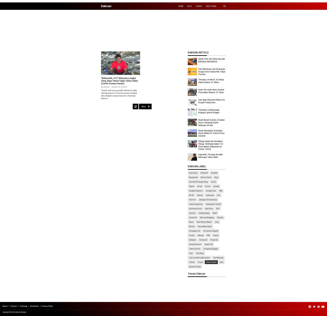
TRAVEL (199, 6)
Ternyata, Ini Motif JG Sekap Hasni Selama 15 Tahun (211, 81)
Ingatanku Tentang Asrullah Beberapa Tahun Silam (210, 155)
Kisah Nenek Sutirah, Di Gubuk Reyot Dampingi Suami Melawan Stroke (211, 123)
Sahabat (192, 240)
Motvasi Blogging (207, 218)
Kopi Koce (209, 209)
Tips (191, 253)
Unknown (106, 87)
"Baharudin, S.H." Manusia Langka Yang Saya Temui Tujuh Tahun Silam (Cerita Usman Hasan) (119, 81)
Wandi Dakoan (21, 312)
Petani (191, 235)
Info (218, 195)
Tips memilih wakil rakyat (199, 258)
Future (207, 186)
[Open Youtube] (322, 306)
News (191, 222)
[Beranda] (135, 106)
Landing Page (203, 213)
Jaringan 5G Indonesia (208, 200)
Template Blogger (210, 249)
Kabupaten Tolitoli (213, 204)
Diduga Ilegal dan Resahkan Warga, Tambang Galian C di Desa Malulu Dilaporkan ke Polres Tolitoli (210, 145)
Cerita (213, 182)
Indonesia (210, 195)
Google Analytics (196, 191)
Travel (200, 262)
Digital (191, 186)
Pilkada (200, 235)
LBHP (215, 213)
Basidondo (193, 177)
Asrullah (214, 173)
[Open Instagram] (318, 306)
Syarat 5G (209, 244)
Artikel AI (204, 173)
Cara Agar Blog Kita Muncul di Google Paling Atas (211, 101)
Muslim (220, 218)
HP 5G (191, 195)
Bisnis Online (206, 177)
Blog (216, 177)
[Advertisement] (163, 29)
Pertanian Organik (210, 231)
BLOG (189, 6)
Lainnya (192, 213)
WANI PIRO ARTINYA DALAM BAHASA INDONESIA (211, 60)
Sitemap (23, 306)
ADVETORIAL (211, 6)
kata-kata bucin (195, 209)
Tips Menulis (218, 258)
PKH (208, 235)
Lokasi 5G (193, 218)
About (5, 306)
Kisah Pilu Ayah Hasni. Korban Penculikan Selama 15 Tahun (211, 91)
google (216, 186)
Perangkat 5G (194, 231)
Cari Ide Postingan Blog (198, 182)
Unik (221, 262)
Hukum (200, 195)
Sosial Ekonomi (195, 244)
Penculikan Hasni (205, 226)
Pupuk (215, 235)
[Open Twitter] (314, 306)
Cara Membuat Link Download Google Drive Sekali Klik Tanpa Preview (211, 72)
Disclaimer (34, 306)
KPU (218, 209)
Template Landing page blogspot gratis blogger (208, 111)
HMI (220, 191)
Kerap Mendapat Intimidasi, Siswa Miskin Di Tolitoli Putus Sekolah (211, 133)
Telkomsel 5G (194, 249)
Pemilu (192, 226)
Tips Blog (200, 253)
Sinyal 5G (214, 240)
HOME (180, 6)
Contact (13, 306)
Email (199, 186)
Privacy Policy (47, 306)
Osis (217, 222)
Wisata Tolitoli (195, 267)
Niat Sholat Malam (204, 222)
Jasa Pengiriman (196, 204)
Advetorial (193, 173)
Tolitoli (192, 262)
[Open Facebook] (309, 306)
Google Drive (211, 191)
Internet (192, 200)
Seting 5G (203, 240)
